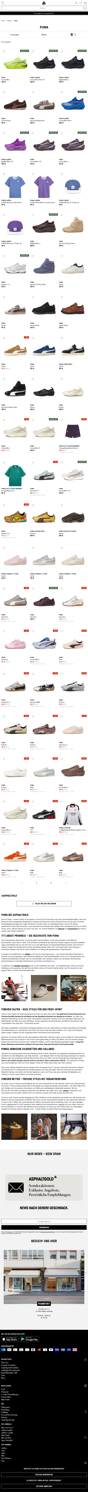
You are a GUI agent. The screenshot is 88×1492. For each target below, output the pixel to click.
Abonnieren (44, 1227)
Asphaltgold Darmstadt (10, 1370)
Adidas (4, 1448)
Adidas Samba (6, 1430)
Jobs (3, 1375)
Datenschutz (6, 1397)
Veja (2, 1460)
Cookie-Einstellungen (9, 1394)
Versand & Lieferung (9, 1414)
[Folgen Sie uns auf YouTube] (85, 1437)
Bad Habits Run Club (9, 1372)
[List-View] (75, 34)
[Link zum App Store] (9, 1339)
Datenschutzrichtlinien (47, 1232)
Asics (3, 1450)
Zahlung (4, 1412)
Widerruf (4, 1391)
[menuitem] (14, 34)
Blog (3, 1377)
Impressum (5, 1399)
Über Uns (4, 1362)
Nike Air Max (6, 1437)
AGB (3, 1389)
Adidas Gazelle (7, 1432)
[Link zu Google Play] (29, 1339)
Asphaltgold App (7, 1419)
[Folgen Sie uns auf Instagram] (85, 1359)
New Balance (6, 1458)
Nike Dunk (5, 1435)
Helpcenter (5, 1407)
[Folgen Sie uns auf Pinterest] (86, 1463)
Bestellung (5, 1409)
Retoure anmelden (44, 1486)
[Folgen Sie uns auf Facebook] (85, 1411)
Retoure (4, 1417)
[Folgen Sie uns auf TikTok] (85, 1385)
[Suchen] (84, 8)
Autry (3, 1453)
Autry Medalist (7, 1440)
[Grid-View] (71, 34)
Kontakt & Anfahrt (8, 1365)
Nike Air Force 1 (7, 1427)
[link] (44, 2)
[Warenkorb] (85, 3)
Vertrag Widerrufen (44, 1475)
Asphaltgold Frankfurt (9, 1367)
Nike (3, 1455)
